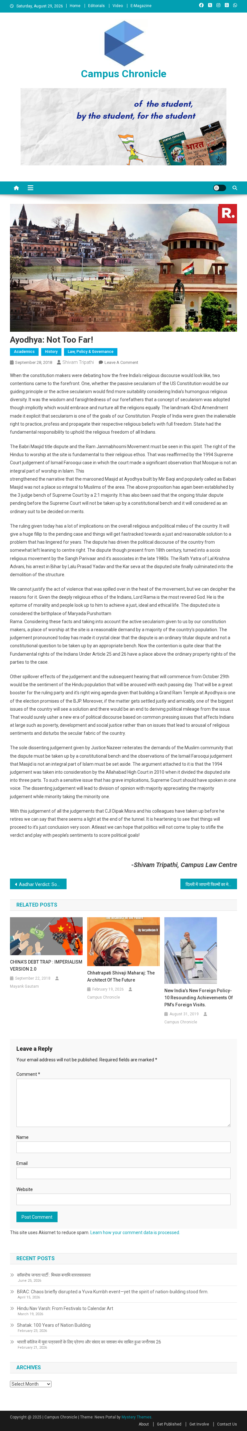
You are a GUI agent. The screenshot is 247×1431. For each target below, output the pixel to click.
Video (118, 6)
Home (75, 6)
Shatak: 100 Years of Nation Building (54, 1325)
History (51, 351)
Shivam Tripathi (78, 362)
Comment (28, 1074)
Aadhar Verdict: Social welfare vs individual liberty (43, 884)
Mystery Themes (136, 1417)
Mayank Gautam (24, 986)
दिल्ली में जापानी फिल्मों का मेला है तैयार (211, 884)
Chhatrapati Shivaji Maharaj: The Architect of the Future (121, 976)
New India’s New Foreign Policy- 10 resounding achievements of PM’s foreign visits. (198, 997)
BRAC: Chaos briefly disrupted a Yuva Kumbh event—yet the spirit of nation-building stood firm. (112, 1291)
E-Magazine (141, 6)
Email (22, 1163)
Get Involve (199, 1424)
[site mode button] (219, 188)
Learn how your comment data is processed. (135, 1232)
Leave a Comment (121, 362)
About (144, 1424)
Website (24, 1189)
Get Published (169, 1424)
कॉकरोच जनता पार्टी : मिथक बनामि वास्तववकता (54, 1275)
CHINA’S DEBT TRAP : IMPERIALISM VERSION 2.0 (46, 965)
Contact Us (227, 1424)
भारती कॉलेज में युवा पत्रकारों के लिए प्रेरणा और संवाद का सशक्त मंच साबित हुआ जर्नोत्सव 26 (89, 1341)
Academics (24, 351)
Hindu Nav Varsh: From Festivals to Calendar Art (65, 1308)
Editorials (96, 6)
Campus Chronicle (123, 74)
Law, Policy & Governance (91, 351)
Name (22, 1137)
